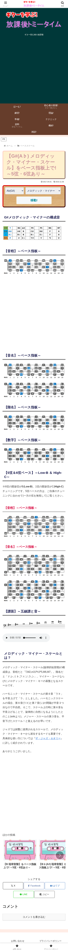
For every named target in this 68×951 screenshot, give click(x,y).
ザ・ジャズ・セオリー (48, 738)
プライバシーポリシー (50, 941)
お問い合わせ (17, 941)
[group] (20, 855)
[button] (60, 855)
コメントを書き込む (34, 917)
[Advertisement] (34, 70)
